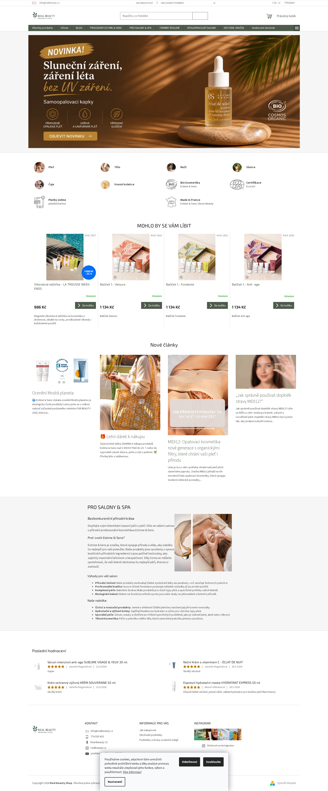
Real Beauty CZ (99, 742)
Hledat (200, 15)
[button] (48, 92)
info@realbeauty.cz (102, 731)
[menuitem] (42, 28)
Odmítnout (189, 762)
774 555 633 (97, 737)
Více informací (132, 772)
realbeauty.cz (98, 748)
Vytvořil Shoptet (286, 783)
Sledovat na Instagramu (220, 746)
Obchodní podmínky (172, 3)
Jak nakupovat (144, 3)
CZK (274, 3)
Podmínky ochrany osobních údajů (158, 740)
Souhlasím (213, 762)
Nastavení (115, 782)
